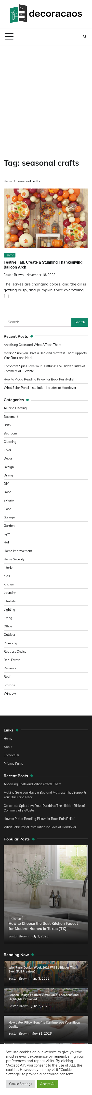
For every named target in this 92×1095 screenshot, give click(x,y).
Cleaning (10, 442)
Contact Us (11, 755)
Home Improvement (18, 551)
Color (7, 450)
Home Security (14, 559)
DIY (6, 484)
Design (9, 467)
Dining (8, 475)
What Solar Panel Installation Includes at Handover (40, 388)
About (8, 747)
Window (10, 693)
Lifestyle (9, 601)
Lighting (9, 609)
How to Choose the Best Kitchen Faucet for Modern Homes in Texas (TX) (43, 926)
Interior (9, 567)
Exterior (9, 500)
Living (8, 618)
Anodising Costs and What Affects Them (32, 345)
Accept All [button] (47, 1084)
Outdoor (9, 634)
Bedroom (10, 433)
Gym (7, 534)
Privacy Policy (14, 764)
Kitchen (9, 584)
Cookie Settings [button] (20, 1084)
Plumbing (10, 643)
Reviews (10, 668)
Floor (7, 509)
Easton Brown (14, 275)
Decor (9, 255)
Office (8, 626)
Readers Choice (15, 651)
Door (7, 492)
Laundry (10, 593)
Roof (7, 676)
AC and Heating (15, 408)
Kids (7, 576)
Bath (7, 425)
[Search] (84, 36)
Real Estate (12, 660)
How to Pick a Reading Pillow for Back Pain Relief (39, 379)
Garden (9, 525)
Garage (9, 517)
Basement (11, 417)
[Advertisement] (46, 93)
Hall (7, 542)
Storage (9, 685)
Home (8, 738)
